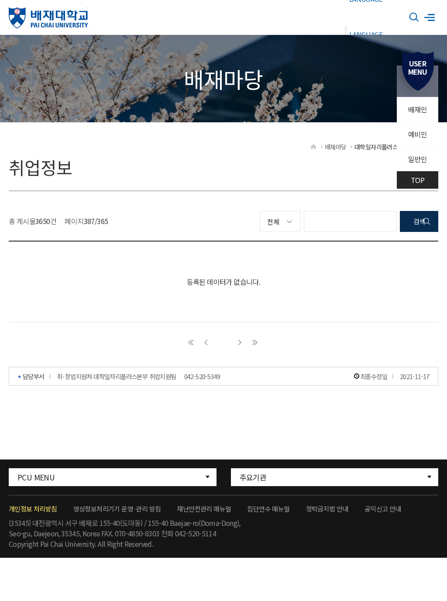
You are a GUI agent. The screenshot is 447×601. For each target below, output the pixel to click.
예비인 (417, 134)
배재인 (417, 109)
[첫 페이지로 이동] (191, 342)
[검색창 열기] (414, 17)
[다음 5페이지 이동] (240, 342)
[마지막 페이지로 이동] (255, 342)
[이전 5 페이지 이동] (206, 342)
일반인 (417, 159)
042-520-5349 (202, 376)
